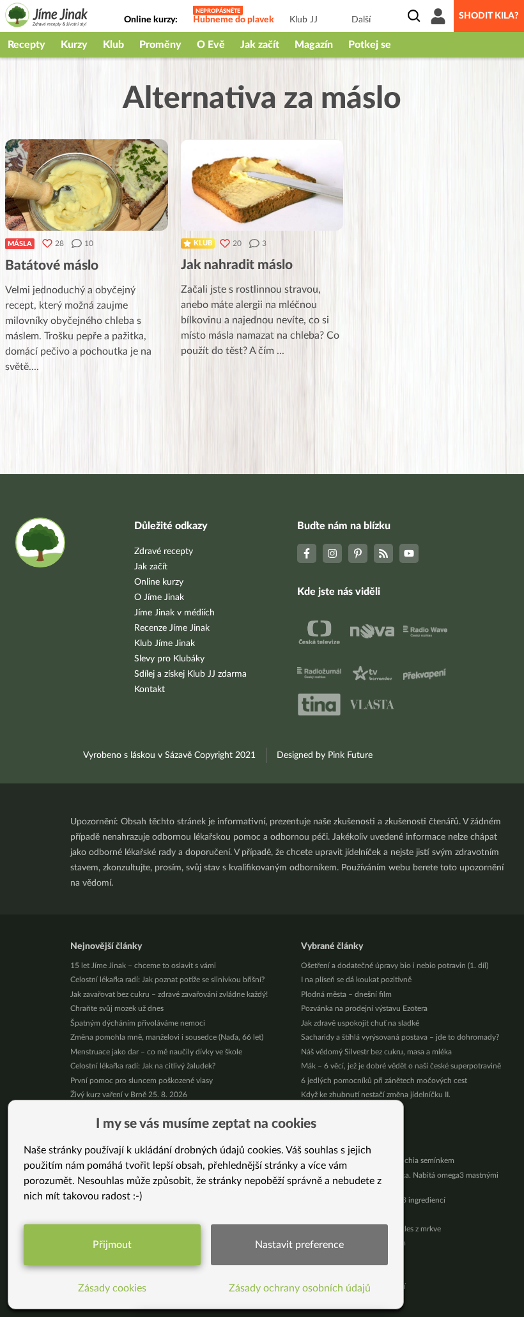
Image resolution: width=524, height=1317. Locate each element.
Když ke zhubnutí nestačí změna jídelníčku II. (376, 1094)
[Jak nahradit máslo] (262, 185)
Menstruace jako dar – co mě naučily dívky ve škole (156, 1052)
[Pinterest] (357, 553)
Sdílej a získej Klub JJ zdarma (190, 674)
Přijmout (112, 1245)
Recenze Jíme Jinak (172, 628)
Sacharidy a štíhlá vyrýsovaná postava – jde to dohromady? (400, 1037)
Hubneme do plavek (233, 19)
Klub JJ (303, 19)
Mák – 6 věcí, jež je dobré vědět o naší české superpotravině (401, 1066)
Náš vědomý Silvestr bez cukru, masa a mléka (376, 1052)
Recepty (26, 45)
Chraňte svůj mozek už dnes (117, 1008)
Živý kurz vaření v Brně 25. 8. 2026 (128, 1094)
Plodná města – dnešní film (346, 994)
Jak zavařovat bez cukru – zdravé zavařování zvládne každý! (169, 994)
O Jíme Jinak (159, 597)
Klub (113, 45)
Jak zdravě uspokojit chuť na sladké (360, 1023)
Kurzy (74, 45)
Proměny (160, 45)
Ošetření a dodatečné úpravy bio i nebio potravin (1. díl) (394, 965)
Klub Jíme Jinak (164, 643)
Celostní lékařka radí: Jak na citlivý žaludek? (142, 1066)
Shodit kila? (489, 16)
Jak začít (259, 45)
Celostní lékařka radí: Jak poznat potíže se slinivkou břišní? (167, 979)
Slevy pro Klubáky (169, 658)
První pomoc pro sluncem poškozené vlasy (141, 1080)
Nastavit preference (299, 1245)
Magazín (314, 45)
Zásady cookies (112, 1288)
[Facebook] (306, 553)
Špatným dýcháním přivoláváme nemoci (137, 1023)
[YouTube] (409, 553)
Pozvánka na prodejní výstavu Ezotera (364, 1008)
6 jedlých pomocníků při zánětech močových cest (384, 1080)
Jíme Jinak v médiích (174, 612)
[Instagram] (332, 553)
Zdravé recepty (163, 551)
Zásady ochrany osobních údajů (300, 1288)
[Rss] (383, 553)
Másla (20, 243)
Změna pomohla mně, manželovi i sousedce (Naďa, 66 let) (166, 1037)
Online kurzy (158, 582)
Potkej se (369, 45)
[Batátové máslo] (86, 185)
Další (361, 19)
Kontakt (149, 689)
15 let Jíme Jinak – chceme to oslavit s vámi (143, 965)
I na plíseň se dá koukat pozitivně (356, 979)
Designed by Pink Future (325, 755)
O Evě (211, 45)
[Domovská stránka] (46, 17)
